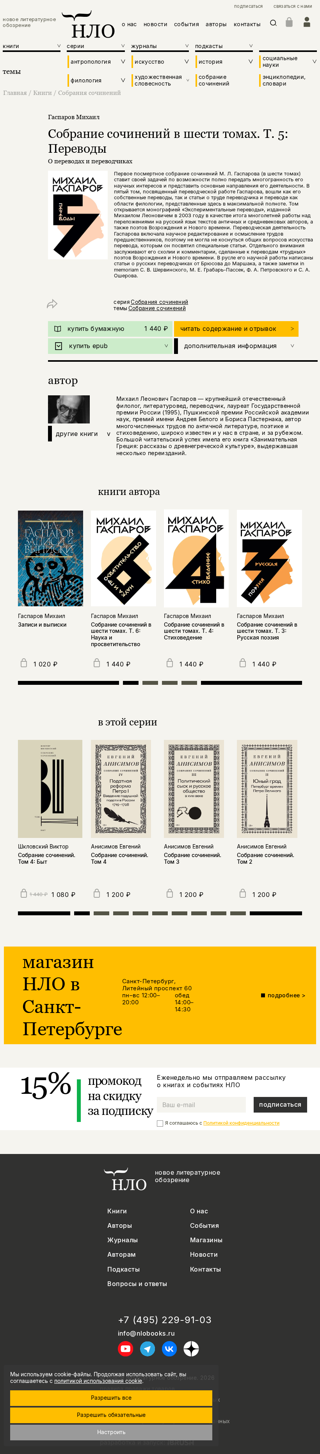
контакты (247, 24)
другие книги (83, 434)
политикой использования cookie (98, 1380)
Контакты (205, 1269)
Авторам (121, 1254)
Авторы (119, 1225)
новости (155, 24)
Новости (204, 1254)
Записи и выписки (42, 625)
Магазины (206, 1240)
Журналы (122, 1240)
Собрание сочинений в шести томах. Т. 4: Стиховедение (194, 631)
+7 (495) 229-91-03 (165, 1320)
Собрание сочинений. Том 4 (119, 858)
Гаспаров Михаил (74, 116)
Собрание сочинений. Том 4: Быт (46, 858)
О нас (199, 1211)
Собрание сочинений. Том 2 (265, 858)
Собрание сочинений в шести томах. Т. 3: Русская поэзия (267, 631)
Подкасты (123, 1269)
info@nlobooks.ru (146, 1333)
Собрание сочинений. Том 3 (192, 858)
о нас (129, 24)
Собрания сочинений (89, 92)
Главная (15, 92)
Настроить (111, 1432)
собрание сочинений (214, 80)
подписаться (248, 6)
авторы (216, 24)
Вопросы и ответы (137, 1284)
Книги (42, 92)
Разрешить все (111, 1397)
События (204, 1225)
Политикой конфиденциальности (241, 1123)
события (186, 24)
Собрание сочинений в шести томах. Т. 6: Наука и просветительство (121, 634)
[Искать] (273, 24)
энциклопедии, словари (284, 80)
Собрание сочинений (157, 308)
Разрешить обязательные (111, 1414)
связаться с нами (293, 6)
